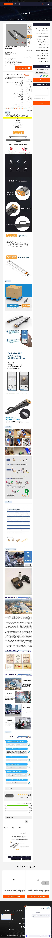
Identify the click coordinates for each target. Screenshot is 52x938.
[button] (29, 44)
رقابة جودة (10, 921)
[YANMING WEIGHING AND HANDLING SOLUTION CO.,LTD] (43, 3)
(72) (43, 30)
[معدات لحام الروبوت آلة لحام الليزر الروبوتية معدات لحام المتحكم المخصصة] (38, 880)
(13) (43, 47)
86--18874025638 (9, 0)
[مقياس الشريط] (16, 35)
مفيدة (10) (23, 833)
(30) (42, 55)
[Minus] (27, 908)
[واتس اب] (43, 75)
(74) (41, 28)
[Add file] (49, 936)
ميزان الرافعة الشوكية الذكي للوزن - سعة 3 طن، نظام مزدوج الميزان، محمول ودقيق (15, 891)
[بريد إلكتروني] (41, 75)
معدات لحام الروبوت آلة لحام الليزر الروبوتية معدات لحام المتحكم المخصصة (38, 891)
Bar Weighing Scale (26, 859)
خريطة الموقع (10, 926)
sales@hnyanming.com (21, 0)
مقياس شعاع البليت (38, 19)
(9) (44, 53)
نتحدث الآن (42, 79)
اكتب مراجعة (9, 795)
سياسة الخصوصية (10, 929)
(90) (43, 44)
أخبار (10, 924)
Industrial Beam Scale (15, 859)
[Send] (27, 936)
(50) (43, 41)
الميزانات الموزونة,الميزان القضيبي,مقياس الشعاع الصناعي (19, 856)
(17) (43, 36)
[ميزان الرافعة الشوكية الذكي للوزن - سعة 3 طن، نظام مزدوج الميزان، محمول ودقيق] (14, 880)
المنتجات (45, 19)
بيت (49, 19)
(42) (42, 33)
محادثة (8, 3)
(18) (42, 39)
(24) (43, 61)
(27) (42, 50)
